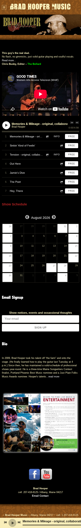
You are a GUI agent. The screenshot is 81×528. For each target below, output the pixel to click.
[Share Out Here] (61, 163)
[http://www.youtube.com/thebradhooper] (46, 474)
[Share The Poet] (61, 182)
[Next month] (54, 217)
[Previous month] (27, 217)
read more (53, 376)
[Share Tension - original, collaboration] (47, 154)
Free (71, 136)
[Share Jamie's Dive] (61, 172)
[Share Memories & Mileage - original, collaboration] (47, 136)
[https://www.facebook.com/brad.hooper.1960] (34, 474)
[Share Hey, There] (61, 191)
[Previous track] (72, 122)
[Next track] (77, 122)
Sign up (40, 327)
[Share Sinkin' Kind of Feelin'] (61, 145)
